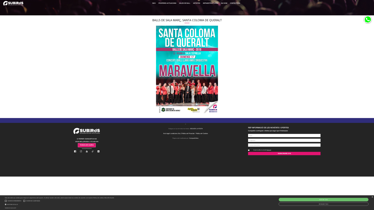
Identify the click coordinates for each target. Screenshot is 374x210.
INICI (154, 3)
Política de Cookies (202, 133)
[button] (59, 204)
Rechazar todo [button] (323, 204)
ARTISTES (196, 3)
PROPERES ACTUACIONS (167, 3)
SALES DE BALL (184, 3)
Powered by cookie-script (10, 208)
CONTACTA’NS (235, 3)
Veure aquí (269, 150)
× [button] (372, 197)
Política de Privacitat (188, 133)
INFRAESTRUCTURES (210, 3)
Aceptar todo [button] (323, 199)
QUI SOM (224, 3)
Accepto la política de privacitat (262, 150)
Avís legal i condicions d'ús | (172, 133)
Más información (109, 198)
